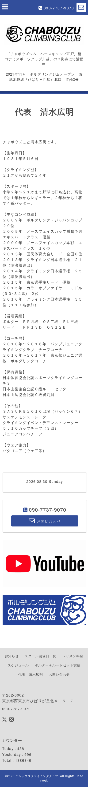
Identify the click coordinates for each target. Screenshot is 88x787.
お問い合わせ (59, 674)
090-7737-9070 (59, 8)
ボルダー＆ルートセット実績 (57, 665)
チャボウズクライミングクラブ (36, 776)
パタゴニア (13, 450)
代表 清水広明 (30, 674)
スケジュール (18, 665)
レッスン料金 (72, 655)
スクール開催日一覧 (40, 655)
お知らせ (12, 655)
